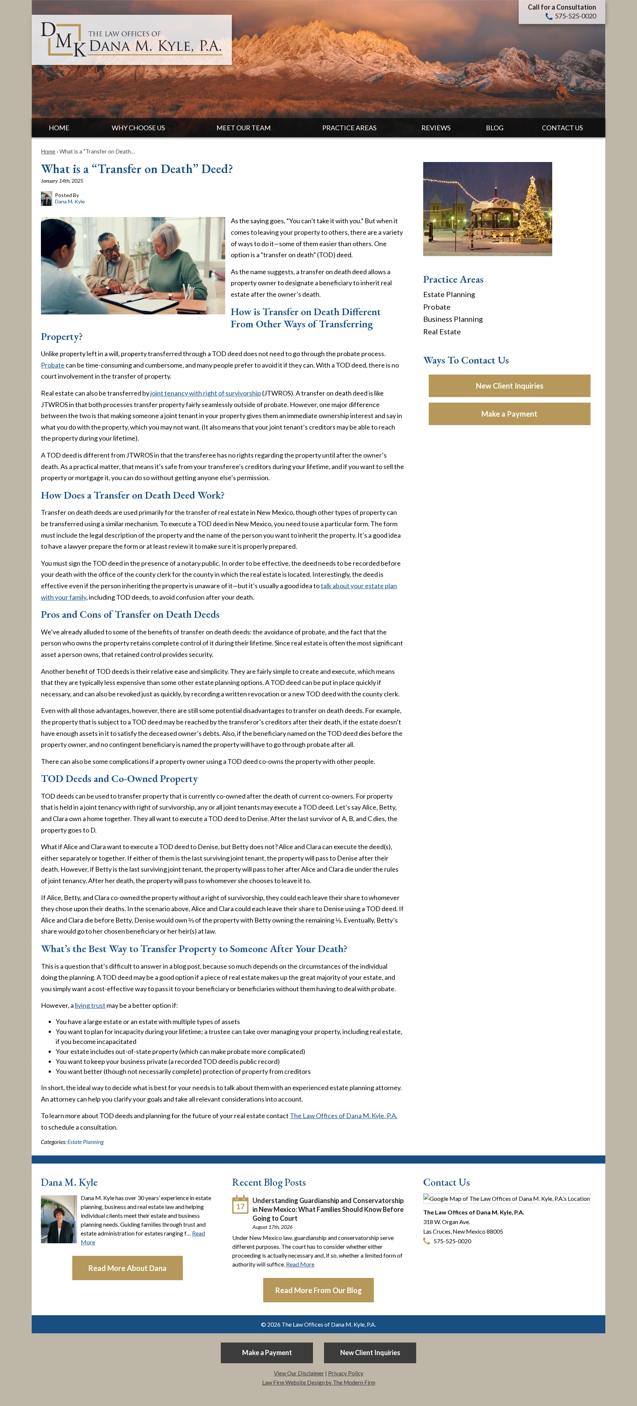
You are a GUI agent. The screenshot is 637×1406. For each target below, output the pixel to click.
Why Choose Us (138, 128)
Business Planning (453, 318)
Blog (495, 128)
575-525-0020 (575, 16)
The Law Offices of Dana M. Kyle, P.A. (343, 1116)
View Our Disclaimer (299, 1373)
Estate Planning (85, 1141)
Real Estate (442, 331)
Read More (300, 1264)
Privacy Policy (345, 1373)
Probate (53, 365)
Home (59, 128)
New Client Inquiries (509, 385)
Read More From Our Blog (318, 1290)
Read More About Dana (127, 1268)
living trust (90, 1005)
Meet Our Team (243, 128)
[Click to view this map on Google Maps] (506, 1198)
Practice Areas (349, 128)
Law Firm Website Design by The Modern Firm (318, 1382)
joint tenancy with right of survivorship (205, 393)
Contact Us (562, 128)
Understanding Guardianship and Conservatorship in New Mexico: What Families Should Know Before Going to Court (328, 1209)
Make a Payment (509, 413)
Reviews (435, 128)
